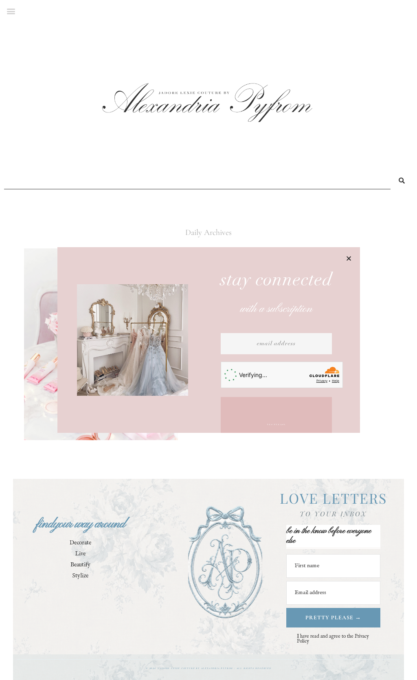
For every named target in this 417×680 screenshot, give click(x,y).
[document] (208, 340)
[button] (349, 258)
